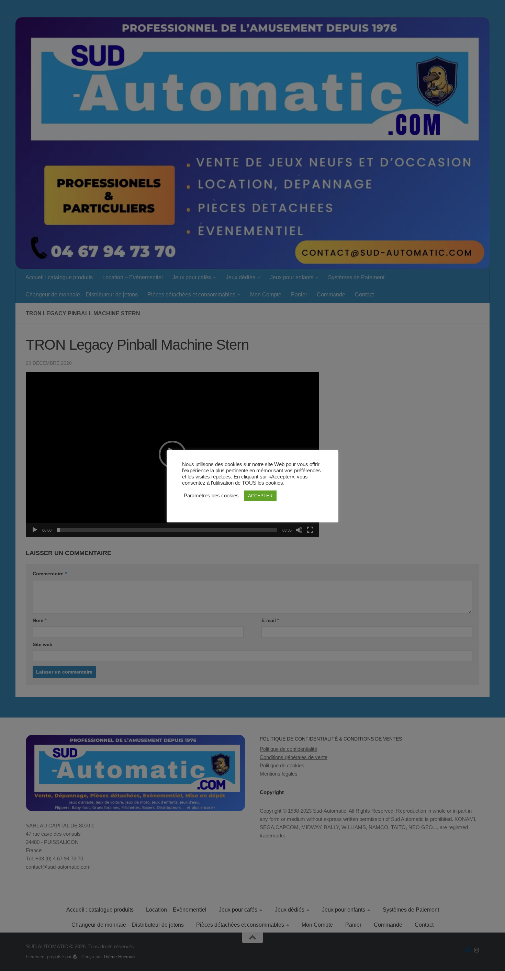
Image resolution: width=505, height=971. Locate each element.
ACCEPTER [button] (260, 495)
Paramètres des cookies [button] (211, 495)
